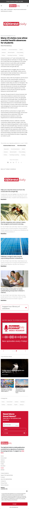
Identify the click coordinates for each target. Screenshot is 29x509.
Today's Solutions (5, 473)
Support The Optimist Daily (7, 475)
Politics (3, 55)
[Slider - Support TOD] (15, 350)
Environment (9, 401)
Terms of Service (4, 485)
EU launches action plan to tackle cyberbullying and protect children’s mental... (12, 290)
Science (16, 401)
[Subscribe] (12, 350)
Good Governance (13, 49)
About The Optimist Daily (6, 479)
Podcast (3, 477)
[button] (27, 491)
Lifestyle (4, 52)
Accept (14, 504)
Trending (21, 55)
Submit (24, 433)
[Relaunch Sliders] (16, 350)
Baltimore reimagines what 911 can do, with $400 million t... (6, 390)
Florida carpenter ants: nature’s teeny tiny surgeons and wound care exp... (13, 223)
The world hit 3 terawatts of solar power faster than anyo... (20, 390)
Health (5, 9)
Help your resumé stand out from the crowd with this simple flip (13, 190)
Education (4, 49)
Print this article (21, 145)
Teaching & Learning (12, 55)
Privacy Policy (4, 483)
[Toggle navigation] (1, 5)
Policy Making (20, 52)
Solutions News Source (9, 145)
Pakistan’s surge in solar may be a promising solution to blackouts (12, 257)
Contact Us (3, 481)
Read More (3, 199)
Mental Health (10, 9)
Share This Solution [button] (6, 45)
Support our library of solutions (11, 307)
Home (2, 9)
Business (22, 401)
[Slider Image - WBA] (13, 350)
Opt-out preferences (14, 507)
